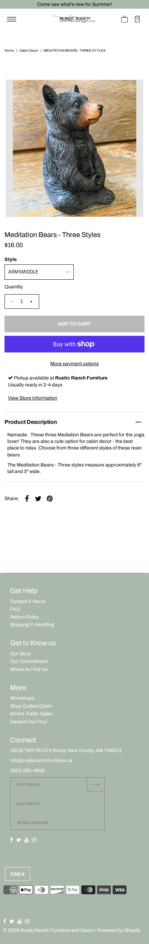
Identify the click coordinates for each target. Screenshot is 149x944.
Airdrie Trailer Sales (31, 713)
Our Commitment (28, 661)
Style (11, 259)
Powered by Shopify (118, 930)
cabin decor (28, 50)
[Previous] (17, 90)
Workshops (22, 698)
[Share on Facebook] (27, 498)
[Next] (34, 90)
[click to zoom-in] (132, 90)
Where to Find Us (28, 669)
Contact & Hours (28, 601)
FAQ (15, 609)
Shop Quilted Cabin (31, 706)
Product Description (31, 422)
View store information (32, 398)
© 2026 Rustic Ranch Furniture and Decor (48, 930)
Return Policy (24, 617)
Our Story (20, 653)
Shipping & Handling (32, 624)
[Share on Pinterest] (50, 498)
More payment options (74, 363)
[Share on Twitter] (38, 498)
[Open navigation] (11, 19)
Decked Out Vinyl (28, 721)
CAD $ (17, 874)
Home (9, 50)
